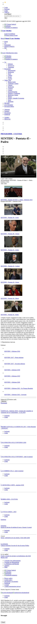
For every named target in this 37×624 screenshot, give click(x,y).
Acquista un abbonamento (11, 562)
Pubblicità (7, 114)
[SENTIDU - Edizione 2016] (20, 348)
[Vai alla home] (6, 38)
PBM (5, 567)
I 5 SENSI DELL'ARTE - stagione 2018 (12, 485)
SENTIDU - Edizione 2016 (12, 351)
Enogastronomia (12, 92)
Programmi (7, 45)
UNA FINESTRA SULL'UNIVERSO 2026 (13, 442)
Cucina (10, 78)
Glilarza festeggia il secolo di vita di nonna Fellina (15, 545)
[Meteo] (5, 3)
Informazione (11, 70)
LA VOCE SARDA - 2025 (8, 512)
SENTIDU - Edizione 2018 (12, 370)
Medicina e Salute (13, 95)
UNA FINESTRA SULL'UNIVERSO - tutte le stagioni (17, 456)
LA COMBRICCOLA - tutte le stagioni (12, 471)
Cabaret (10, 85)
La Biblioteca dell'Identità (11, 564)
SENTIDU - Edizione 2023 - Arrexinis (15, 394)
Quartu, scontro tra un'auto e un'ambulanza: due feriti (16, 556)
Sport (9, 74)
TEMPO (6, 117)
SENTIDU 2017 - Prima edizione (13, 357)
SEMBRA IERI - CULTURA (9, 499)
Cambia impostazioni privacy (12, 586)
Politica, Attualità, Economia (16, 98)
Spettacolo (11, 72)
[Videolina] (6, 30)
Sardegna (3, 519)
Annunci (6, 111)
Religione (10, 101)
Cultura (10, 75)
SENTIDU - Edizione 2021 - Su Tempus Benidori (18, 388)
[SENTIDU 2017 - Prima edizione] (20, 354)
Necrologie (7, 113)
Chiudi (3, 622)
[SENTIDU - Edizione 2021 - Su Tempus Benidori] (20, 385)
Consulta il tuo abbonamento (12, 560)
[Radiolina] (7, 26)
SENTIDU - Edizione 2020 (12, 382)
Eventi (10, 77)
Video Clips (7, 80)
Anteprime (11, 67)
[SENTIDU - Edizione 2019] (20, 373)
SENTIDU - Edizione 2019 (12, 376)
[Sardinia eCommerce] (11, 27)
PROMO (7, 103)
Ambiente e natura (13, 83)
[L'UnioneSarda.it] (10, 570)
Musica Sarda (12, 82)
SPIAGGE (7, 119)
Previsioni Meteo (9, 106)
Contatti (6, 585)
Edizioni (10, 64)
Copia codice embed (6, 178)
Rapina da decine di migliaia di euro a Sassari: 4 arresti (16, 527)
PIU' (5, 48)
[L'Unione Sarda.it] (10, 24)
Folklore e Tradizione (14, 93)
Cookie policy (8, 580)
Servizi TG (11, 65)
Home (6, 41)
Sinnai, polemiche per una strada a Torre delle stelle (15, 537)
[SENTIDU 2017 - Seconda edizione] (20, 360)
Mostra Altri (4, 557)
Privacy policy (8, 578)
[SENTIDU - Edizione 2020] (20, 379)
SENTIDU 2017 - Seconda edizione (14, 363)
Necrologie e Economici (11, 581)
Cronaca (10, 88)
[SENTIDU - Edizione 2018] (20, 367)
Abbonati (7, 109)
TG (5, 43)
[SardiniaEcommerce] (10, 575)
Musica (10, 96)
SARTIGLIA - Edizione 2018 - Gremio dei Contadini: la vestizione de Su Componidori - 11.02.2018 (17, 411)
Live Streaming (8, 105)
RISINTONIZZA (9, 46)
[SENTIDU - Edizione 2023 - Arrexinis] (20, 391)
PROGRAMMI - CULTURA (11, 134)
